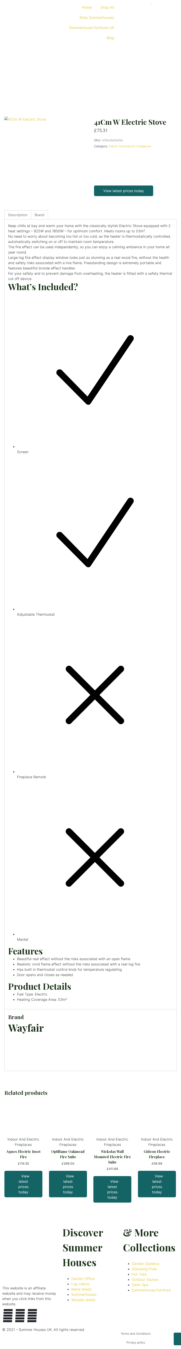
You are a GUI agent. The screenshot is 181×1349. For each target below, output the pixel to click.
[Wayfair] (110, 165)
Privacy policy (135, 1342)
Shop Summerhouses (96, 17)
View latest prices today (123, 191)
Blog (110, 38)
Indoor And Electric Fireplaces (130, 146)
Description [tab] (17, 215)
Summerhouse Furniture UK (91, 27)
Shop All (107, 7)
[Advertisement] (90, 78)
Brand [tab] (39, 215)
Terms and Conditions (136, 1333)
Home (87, 7)
